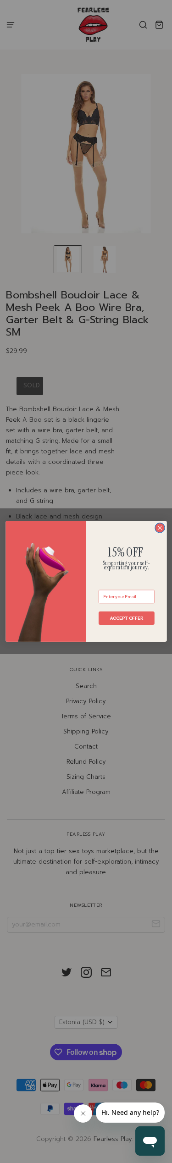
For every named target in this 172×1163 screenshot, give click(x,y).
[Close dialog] (160, 528)
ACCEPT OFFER (126, 618)
